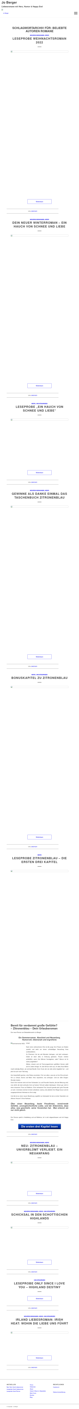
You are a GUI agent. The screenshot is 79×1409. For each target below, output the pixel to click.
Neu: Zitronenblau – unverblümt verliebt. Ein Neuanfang (39, 1149)
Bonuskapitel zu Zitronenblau (39, 678)
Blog (31, 1397)
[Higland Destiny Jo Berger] (39, 1241)
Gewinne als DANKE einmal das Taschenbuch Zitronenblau (39, 495)
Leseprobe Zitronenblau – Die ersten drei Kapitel (39, 860)
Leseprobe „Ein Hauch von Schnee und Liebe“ (39, 408)
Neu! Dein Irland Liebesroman (15, 1387)
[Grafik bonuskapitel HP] (39, 758)
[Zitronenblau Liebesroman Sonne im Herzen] (39, 1174)
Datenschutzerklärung (59, 1392)
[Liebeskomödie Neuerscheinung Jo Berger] (39, 1341)
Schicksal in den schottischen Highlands (39, 1216)
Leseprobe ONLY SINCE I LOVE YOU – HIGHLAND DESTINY (39, 1285)
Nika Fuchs (33, 1393)
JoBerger (34, 211)
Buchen (32, 1395)
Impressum (56, 1387)
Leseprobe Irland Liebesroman (15, 1389)
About (31, 1389)
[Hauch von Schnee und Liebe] (39, 307)
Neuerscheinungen (37, 35)
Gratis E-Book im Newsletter (38, 1391)
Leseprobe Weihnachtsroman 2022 (39, 40)
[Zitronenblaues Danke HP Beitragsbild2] (39, 578)
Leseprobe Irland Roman (13, 1391)
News (47, 35)
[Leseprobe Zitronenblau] (39, 942)
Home (31, 1385)
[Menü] (74, 13)
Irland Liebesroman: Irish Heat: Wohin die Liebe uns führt (39, 1321)
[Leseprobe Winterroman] (39, 122)
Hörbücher (33, 1387)
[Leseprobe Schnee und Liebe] (39, 442)
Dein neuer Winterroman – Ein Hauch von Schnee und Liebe (39, 224)
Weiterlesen (39, 202)
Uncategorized (41, 403)
